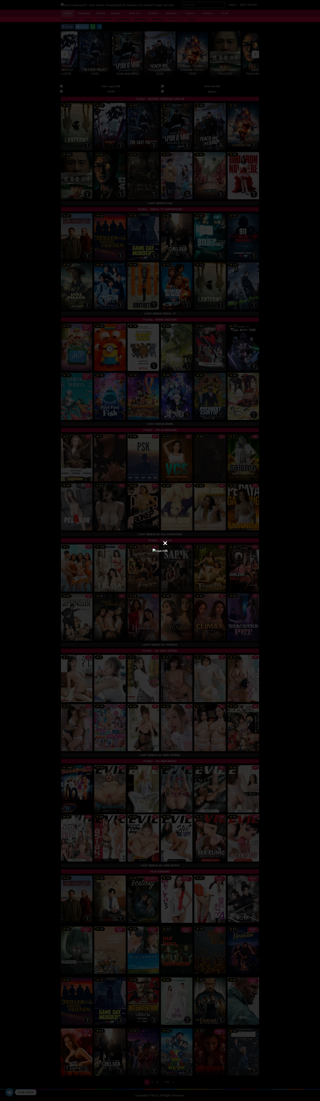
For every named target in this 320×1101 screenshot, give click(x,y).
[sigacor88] (160, 550)
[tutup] (165, 543)
